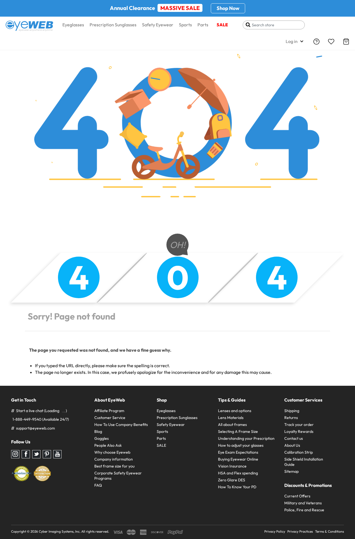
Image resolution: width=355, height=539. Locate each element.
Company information (113, 459)
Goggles (101, 438)
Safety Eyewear (157, 24)
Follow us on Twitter (36, 454)
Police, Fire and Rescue (304, 509)
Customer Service (109, 417)
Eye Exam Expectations (238, 452)
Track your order (299, 424)
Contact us (293, 438)
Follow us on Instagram (15, 454)
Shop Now (228, 8)
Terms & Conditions (329, 531)
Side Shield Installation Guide (303, 462)
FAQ (98, 485)
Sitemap (291, 471)
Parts (202, 24)
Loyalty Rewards (298, 431)
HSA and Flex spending (238, 473)
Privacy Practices (300, 531)
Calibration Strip (298, 452)
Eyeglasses (73, 24)
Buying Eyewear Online (238, 459)
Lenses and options (234, 410)
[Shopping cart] (346, 41)
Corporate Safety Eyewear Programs (118, 476)
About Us (292, 445)
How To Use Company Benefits (121, 424)
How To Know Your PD (237, 486)
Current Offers (297, 496)
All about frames (232, 424)
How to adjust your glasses (240, 445)
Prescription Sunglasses (113, 24)
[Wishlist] (331, 41)
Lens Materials (231, 417)
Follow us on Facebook (26, 454)
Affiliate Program (109, 410)
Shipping (291, 410)
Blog (98, 431)
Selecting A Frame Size (238, 431)
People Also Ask (108, 445)
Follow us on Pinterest (47, 454)
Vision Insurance (232, 466)
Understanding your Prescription (246, 438)
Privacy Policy (274, 531)
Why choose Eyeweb (112, 452)
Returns (291, 417)
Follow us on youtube (57, 454)
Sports (185, 24)
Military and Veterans (303, 502)
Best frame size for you (114, 466)
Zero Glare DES (231, 479)
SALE (222, 24)
